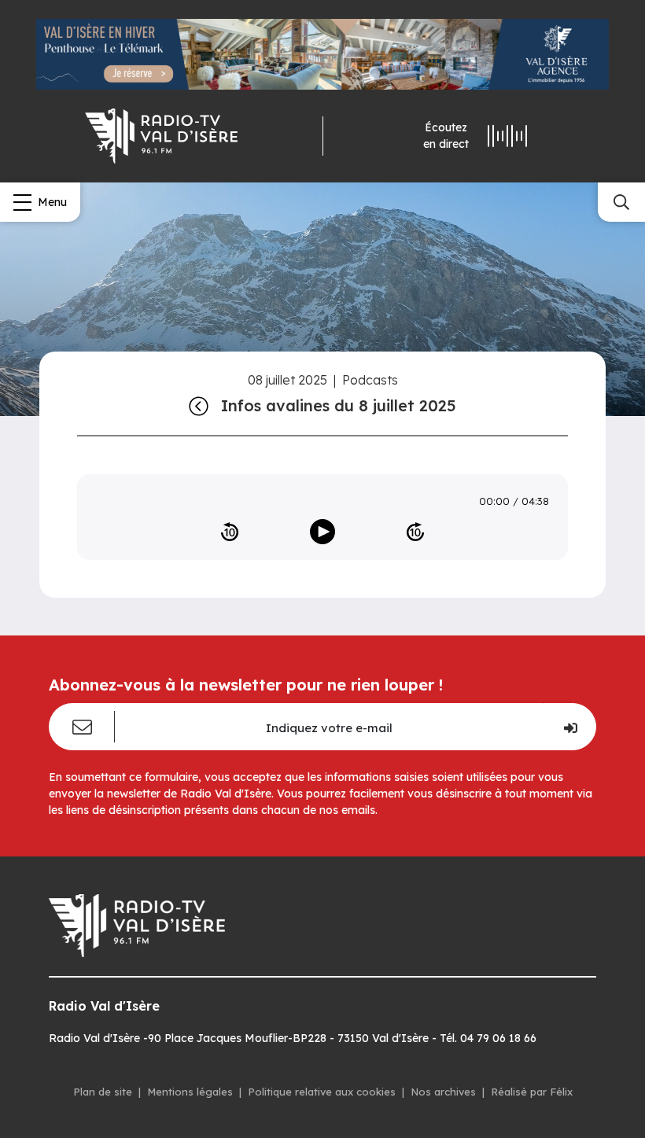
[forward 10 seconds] (415, 531)
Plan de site (102, 1091)
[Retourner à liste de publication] (198, 406)
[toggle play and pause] (322, 531)
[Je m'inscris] (570, 726)
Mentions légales (190, 1091)
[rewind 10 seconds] (229, 531)
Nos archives (443, 1091)
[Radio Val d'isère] (161, 136)
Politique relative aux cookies (322, 1091)
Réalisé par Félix (532, 1091)
